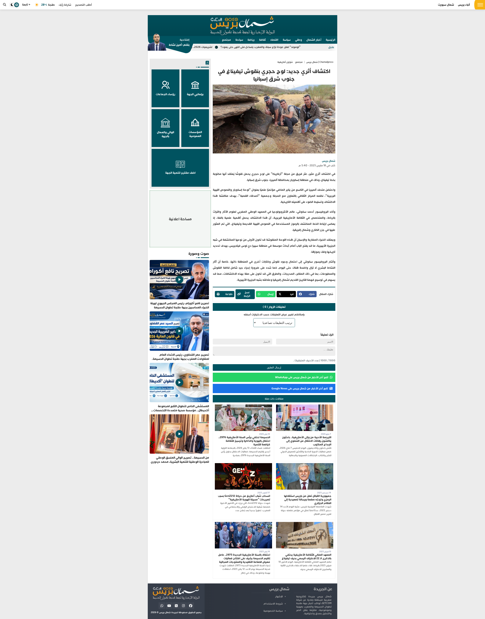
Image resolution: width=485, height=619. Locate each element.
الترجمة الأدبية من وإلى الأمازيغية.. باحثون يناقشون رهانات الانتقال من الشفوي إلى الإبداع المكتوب (306, 440)
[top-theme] (14, 5)
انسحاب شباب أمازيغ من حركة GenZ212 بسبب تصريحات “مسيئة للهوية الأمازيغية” (244, 497)
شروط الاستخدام (273, 603)
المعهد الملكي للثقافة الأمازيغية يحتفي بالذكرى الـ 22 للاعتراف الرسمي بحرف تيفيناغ (306, 556)
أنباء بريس (464, 5)
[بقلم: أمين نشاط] (168, 43)
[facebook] (190, 605)
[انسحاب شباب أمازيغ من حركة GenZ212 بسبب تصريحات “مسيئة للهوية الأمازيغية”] (243, 465)
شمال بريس (328, 161)
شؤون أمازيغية (285, 62)
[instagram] (183, 605)
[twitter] (176, 605)
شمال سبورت (446, 5)
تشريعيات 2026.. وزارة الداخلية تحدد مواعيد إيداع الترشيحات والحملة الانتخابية (208, 47)
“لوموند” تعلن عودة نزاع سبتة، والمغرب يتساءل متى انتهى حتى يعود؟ (301, 47)
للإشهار (279, 596)
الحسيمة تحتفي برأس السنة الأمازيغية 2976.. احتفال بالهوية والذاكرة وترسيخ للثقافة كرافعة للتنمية (244, 440)
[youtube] (169, 605)
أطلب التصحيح (83, 5)
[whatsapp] (162, 605)
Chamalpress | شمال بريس (319, 62)
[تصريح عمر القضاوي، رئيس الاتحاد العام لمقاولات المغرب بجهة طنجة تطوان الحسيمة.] (179, 336)
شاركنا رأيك (65, 5)
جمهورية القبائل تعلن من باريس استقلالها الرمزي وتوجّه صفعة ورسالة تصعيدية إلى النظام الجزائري (307, 499)
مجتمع (299, 62)
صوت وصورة (198, 253)
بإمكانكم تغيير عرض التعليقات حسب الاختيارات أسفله (274, 314)
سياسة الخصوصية (273, 611)
